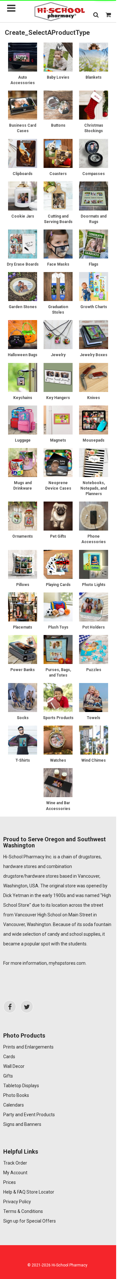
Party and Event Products (29, 1114)
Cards (9, 1056)
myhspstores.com (67, 963)
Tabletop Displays (21, 1085)
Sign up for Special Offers (29, 1221)
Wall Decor (14, 1066)
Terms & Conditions (23, 1211)
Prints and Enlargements (28, 1047)
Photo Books (16, 1095)
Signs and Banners (22, 1124)
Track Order (15, 1163)
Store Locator (40, 1192)
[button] (96, 14)
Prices (9, 1182)
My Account (15, 1172)
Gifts (8, 1076)
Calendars (13, 1105)
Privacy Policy (17, 1201)
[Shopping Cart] (108, 14)
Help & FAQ (14, 1192)
